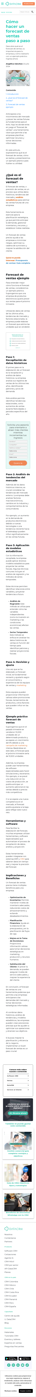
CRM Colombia (11, 1282)
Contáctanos (10, 1238)
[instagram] (13, 1365)
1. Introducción (12, 94)
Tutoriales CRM (11, 1336)
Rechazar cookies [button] (11, 1391)
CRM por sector (11, 1265)
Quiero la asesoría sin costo (18, 464)
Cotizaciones (10, 1254)
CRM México (10, 1285)
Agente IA (8, 1258)
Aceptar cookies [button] (25, 1391)
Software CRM (10, 1251)
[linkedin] (18, 1365)
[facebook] (8, 1365)
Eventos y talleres (12, 1339)
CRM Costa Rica (11, 1292)
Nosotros (8, 1234)
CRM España (10, 1306)
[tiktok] (27, 1365)
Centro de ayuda (12, 1316)
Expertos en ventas (13, 1343)
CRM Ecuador (10, 1296)
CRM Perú (9, 1303)
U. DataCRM (9, 1319)
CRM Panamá (10, 1299)
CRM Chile (9, 1289)
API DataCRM (10, 1269)
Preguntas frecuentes (14, 1346)
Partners (8, 1242)
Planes (7, 1272)
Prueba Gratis (28, 3)
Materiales (9, 1332)
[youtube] (22, 1365)
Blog (6, 1323)
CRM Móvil (9, 1262)
